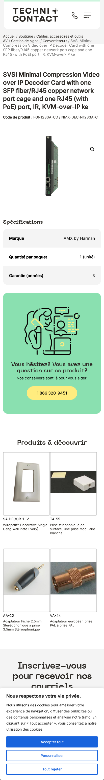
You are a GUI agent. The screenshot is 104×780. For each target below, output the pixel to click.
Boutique (25, 36)
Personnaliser (52, 755)
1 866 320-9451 (52, 393)
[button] (92, 149)
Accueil (9, 36)
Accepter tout (52, 742)
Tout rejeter (52, 769)
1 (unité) (87, 256)
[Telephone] (76, 16)
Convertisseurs (55, 41)
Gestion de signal (25, 41)
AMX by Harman (79, 238)
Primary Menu (87, 15)
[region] (52, 734)
